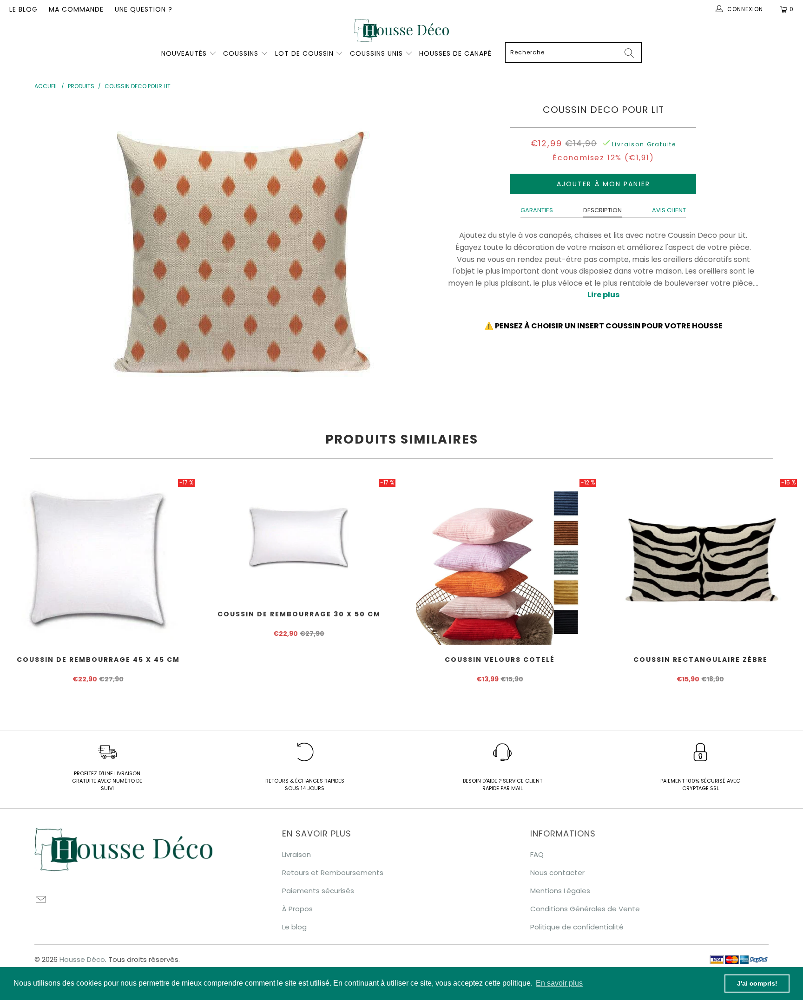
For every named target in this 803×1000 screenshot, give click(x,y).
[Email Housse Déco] (41, 900)
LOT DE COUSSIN (305, 53)
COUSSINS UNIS (376, 53)
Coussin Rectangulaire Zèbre (700, 561)
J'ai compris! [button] (757, 983)
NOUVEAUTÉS (184, 53)
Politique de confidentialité (577, 927)
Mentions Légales (560, 890)
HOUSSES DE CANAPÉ (455, 53)
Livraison (296, 854)
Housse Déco (82, 959)
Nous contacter (557, 872)
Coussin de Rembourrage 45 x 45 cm (98, 561)
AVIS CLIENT (669, 210)
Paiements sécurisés (318, 890)
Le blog (23, 9)
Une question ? (143, 9)
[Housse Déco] (401, 30)
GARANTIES (536, 210)
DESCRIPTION (602, 210)
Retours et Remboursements (332, 872)
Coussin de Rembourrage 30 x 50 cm (299, 538)
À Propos (297, 909)
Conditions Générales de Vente (585, 909)
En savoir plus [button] (559, 983)
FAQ (537, 854)
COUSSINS (240, 53)
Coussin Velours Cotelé (500, 561)
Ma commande (76, 9)
